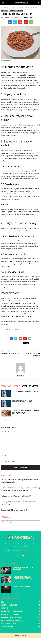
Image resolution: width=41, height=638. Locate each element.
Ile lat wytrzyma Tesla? (10, 354)
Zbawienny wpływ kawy (21, 587)
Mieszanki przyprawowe (10, 614)
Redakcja (7, 17)
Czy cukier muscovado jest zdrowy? (25, 391)
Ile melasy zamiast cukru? (22, 401)
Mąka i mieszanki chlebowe (11, 617)
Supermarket (5, 10)
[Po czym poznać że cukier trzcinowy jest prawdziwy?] (6, 413)
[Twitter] (23, 556)
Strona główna (5, 7)
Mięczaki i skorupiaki (9, 605)
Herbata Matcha (7, 627)
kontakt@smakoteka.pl (27, 550)
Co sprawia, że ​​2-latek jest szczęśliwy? (14, 510)
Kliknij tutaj (15, 329)
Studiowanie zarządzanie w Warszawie (23, 568)
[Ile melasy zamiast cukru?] (6, 403)
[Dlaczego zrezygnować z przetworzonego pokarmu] (6, 579)
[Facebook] (18, 556)
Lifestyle (4, 608)
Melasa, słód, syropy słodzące (15, 10)
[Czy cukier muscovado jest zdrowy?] (6, 393)
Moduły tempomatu (8, 624)
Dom (2, 602)
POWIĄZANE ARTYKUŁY (10, 386)
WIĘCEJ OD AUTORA (30, 386)
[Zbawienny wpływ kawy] (6, 589)
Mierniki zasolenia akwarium (11, 611)
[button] (38, 2)
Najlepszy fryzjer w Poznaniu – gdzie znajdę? (16, 496)
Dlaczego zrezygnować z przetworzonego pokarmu (22, 578)
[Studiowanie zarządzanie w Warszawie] (6, 570)
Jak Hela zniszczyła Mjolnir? (32, 355)
